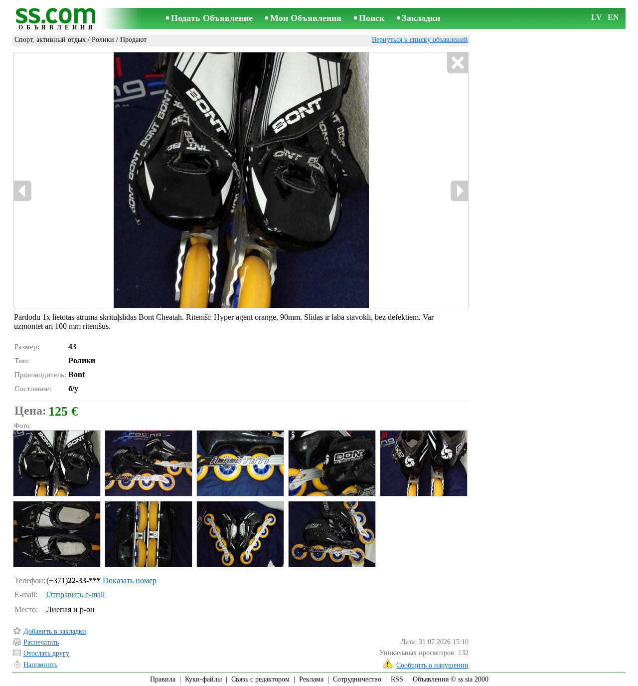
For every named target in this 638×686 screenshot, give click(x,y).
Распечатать (41, 642)
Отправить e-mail (75, 594)
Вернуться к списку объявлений (420, 39)
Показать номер (130, 580)
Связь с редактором (260, 679)
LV (596, 17)
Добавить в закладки (54, 631)
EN (613, 17)
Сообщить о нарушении (432, 665)
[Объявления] (57, 19)
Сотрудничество (357, 679)
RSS (397, 679)
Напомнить (40, 665)
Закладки (421, 18)
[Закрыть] (457, 63)
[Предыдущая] (23, 191)
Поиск (371, 18)
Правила (162, 679)
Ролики (103, 39)
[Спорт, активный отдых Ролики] (56, 463)
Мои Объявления (305, 18)
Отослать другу (46, 653)
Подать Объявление (212, 18)
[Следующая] (459, 191)
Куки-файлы (203, 679)
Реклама (311, 679)
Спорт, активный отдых (50, 39)
